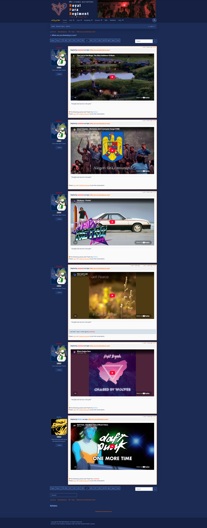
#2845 (154, 47)
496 (109, 40)
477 (95, 40)
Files (119, 20)
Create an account (84, 114)
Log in (75, 114)
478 (99, 40)
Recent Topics (60, 26)
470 (66, 40)
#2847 (154, 192)
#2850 (154, 416)
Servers (97, 20)
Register (83, 17)
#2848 (154, 265)
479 (104, 40)
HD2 (70, 20)
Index (53, 26)
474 (83, 40)
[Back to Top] (204, 525)
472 (74, 40)
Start (52, 40)
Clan (78, 20)
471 (70, 40)
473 (78, 40)
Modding (87, 20)
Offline (59, 67)
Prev (57, 40)
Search (68, 26)
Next (113, 40)
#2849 (154, 343)
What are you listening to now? (100, 50)
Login (72, 17)
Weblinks (113, 20)
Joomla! (53, 524)
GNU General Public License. (86, 524)
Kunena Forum (107, 511)
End (118, 40)
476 (91, 40)
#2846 (154, 120)
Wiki (106, 20)
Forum (65, 20)
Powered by (98, 511)
